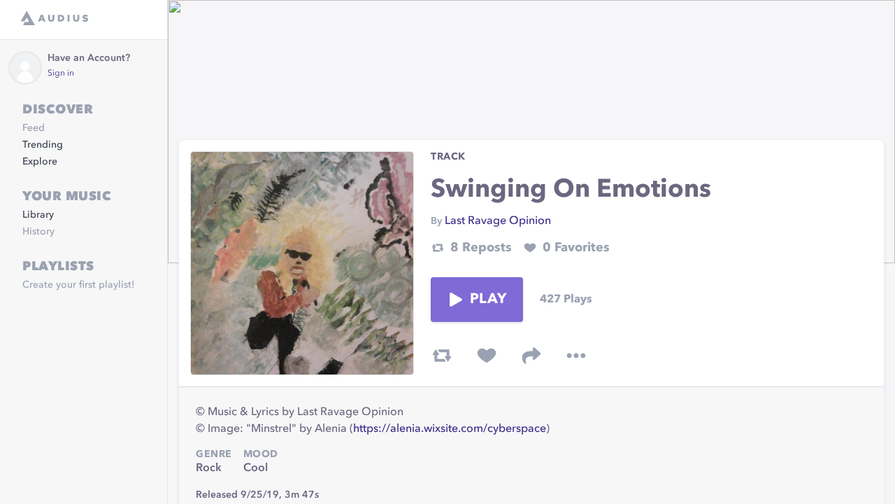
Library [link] (38, 215)
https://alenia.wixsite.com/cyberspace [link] (449, 429)
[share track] (531, 355)
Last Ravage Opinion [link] (498, 221)
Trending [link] (42, 145)
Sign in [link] (61, 73)
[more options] (576, 355)
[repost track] (442, 355)
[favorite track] (486, 355)
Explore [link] (39, 162)
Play (488, 300)
